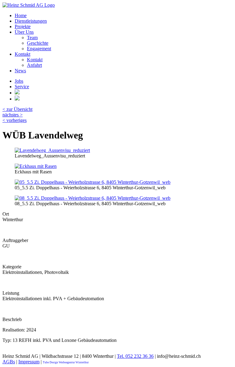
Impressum (28, 361)
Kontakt (22, 54)
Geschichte (37, 43)
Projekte (23, 26)
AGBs (8, 361)
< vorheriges (14, 120)
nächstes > (12, 114)
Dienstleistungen (31, 21)
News (20, 70)
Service (22, 86)
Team (32, 37)
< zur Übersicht (17, 109)
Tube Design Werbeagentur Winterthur (66, 362)
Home (21, 15)
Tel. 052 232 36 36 (135, 356)
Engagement (39, 48)
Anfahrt (34, 65)
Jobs (19, 81)
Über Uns (24, 32)
